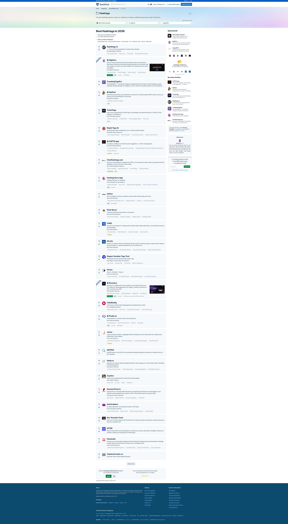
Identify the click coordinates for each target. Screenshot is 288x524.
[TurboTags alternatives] (104, 111)
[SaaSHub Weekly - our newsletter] (148, 4)
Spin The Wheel (144, 519)
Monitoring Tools (166, 515)
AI (96, 513)
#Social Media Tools (102, 41)
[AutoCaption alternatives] (104, 405)
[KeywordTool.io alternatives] (104, 390)
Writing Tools (144, 515)
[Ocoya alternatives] (104, 270)
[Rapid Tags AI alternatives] (104, 128)
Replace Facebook (174, 493)
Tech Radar (172, 490)
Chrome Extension (150, 495)
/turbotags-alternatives (103, 108)
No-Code (101, 513)
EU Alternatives (173, 507)
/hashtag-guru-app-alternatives (106, 176)
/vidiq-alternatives (102, 221)
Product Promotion (101, 502)
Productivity (110, 515)
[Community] (151, 4)
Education (180, 515)
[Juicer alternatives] (104, 332)
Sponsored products (187, 20)
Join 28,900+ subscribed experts (180, 170)
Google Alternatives (174, 495)
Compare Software (150, 493)
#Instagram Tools (136, 41)
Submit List (148, 502)
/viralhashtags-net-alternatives (105, 158)
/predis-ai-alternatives (103, 314)
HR (138, 515)
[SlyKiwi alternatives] (104, 93)
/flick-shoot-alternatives (104, 208)
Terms (113, 519)
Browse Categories (150, 490)
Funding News (148, 500)
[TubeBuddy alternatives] (104, 303)
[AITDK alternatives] (104, 429)
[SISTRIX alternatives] (104, 350)
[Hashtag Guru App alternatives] (104, 178)
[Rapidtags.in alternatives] (104, 47)
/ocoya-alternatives (102, 268)
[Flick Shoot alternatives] (104, 210)
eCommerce (132, 515)
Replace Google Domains (176, 505)
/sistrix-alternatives (102, 348)
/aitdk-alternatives (102, 426)
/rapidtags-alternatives (103, 45)
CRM (97, 515)
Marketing (117, 515)
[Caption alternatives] (104, 376)
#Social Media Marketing (114, 41)
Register (186, 0)
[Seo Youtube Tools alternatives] (104, 418)
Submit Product (186, 4)
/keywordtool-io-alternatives (105, 387)
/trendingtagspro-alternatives (105, 80)
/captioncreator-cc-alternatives (106, 452)
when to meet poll (160, 519)
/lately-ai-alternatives (103, 359)
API (125, 502)
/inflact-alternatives (102, 192)
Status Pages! (148, 498)
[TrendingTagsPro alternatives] (104, 82)
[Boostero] (104, 283)
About (121, 502)
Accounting (125, 515)
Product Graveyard (174, 500)
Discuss (116, 502)
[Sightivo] (104, 61)
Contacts (110, 502)
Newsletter (148, 505)
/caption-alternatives (103, 374)
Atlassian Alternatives (175, 498)
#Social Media (124, 41)
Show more (131, 464)
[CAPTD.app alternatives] (104, 142)
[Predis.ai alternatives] (104, 316)
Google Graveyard (174, 502)
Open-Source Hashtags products (107, 34)
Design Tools (118, 513)
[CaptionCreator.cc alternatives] (104, 455)
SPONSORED (98, 60)
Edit (190, 13)
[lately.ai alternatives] (104, 361)
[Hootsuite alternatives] (104, 439)
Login (191, 0)
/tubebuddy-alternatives (104, 301)
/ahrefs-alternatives (102, 239)
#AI (130, 41)
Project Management (154, 515)
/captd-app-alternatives (104, 139)
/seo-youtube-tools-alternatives (106, 416)
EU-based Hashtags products (106, 36)
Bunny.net (127, 519)
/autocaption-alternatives (104, 402)
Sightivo (179, 143)
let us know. (182, 130)
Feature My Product (174, 4)
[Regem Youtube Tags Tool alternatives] (104, 257)
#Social (143, 41)
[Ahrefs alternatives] (104, 242)
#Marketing (149, 41)
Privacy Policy (106, 519)
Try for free (109, 75)
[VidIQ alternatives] (104, 224)
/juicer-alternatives (102, 330)
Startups (114, 0)
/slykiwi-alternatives (103, 90)
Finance (174, 515)
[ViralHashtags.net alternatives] (104, 160)
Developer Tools (109, 513)
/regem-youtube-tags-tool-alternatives (108, 254)
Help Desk (103, 515)
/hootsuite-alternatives (103, 437)
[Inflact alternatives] (104, 194)
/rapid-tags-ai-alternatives (104, 126)
